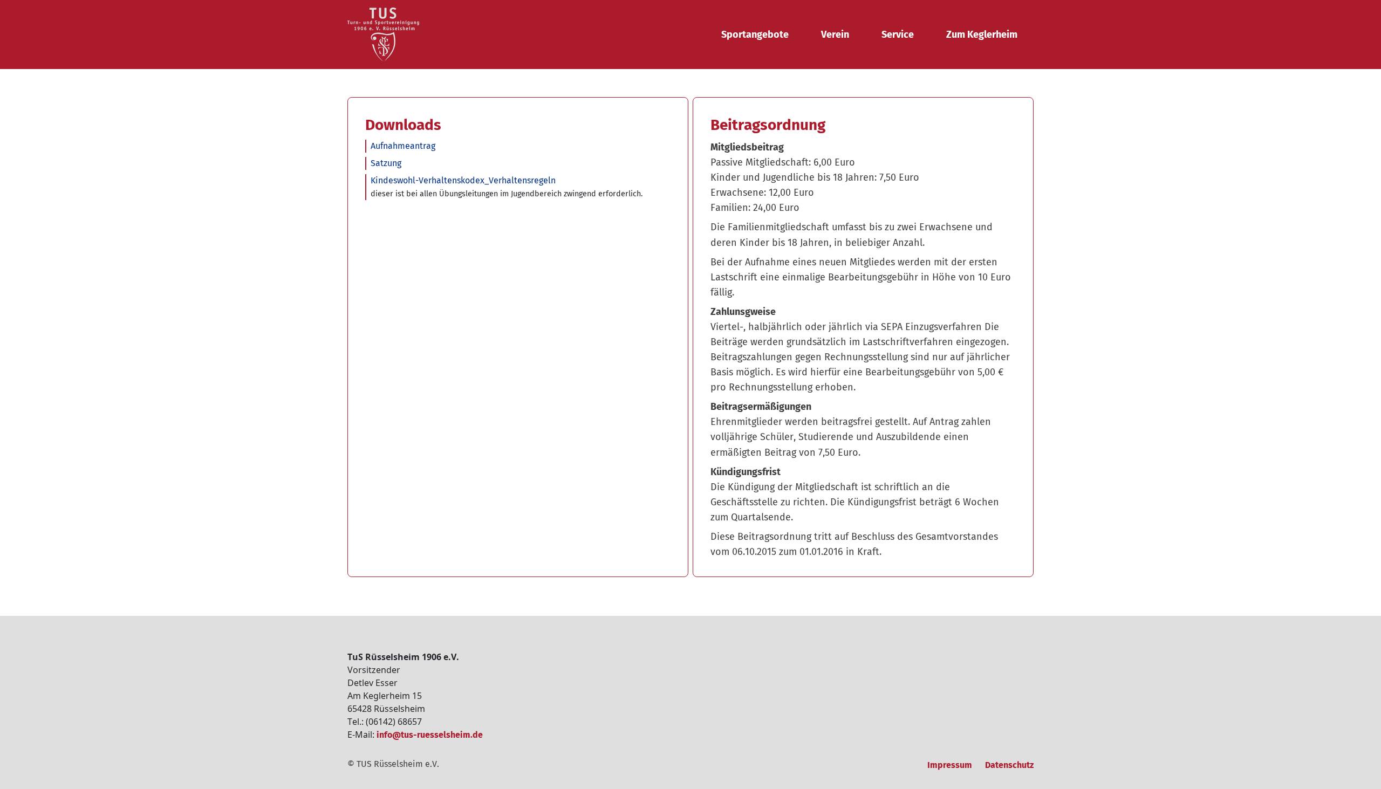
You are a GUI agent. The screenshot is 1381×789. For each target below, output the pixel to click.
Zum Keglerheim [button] (981, 34)
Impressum (949, 765)
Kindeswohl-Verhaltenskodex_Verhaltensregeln (463, 180)
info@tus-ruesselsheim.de (430, 735)
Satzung (386, 163)
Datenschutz (1009, 765)
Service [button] (897, 34)
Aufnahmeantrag (403, 146)
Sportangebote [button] (755, 34)
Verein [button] (835, 34)
